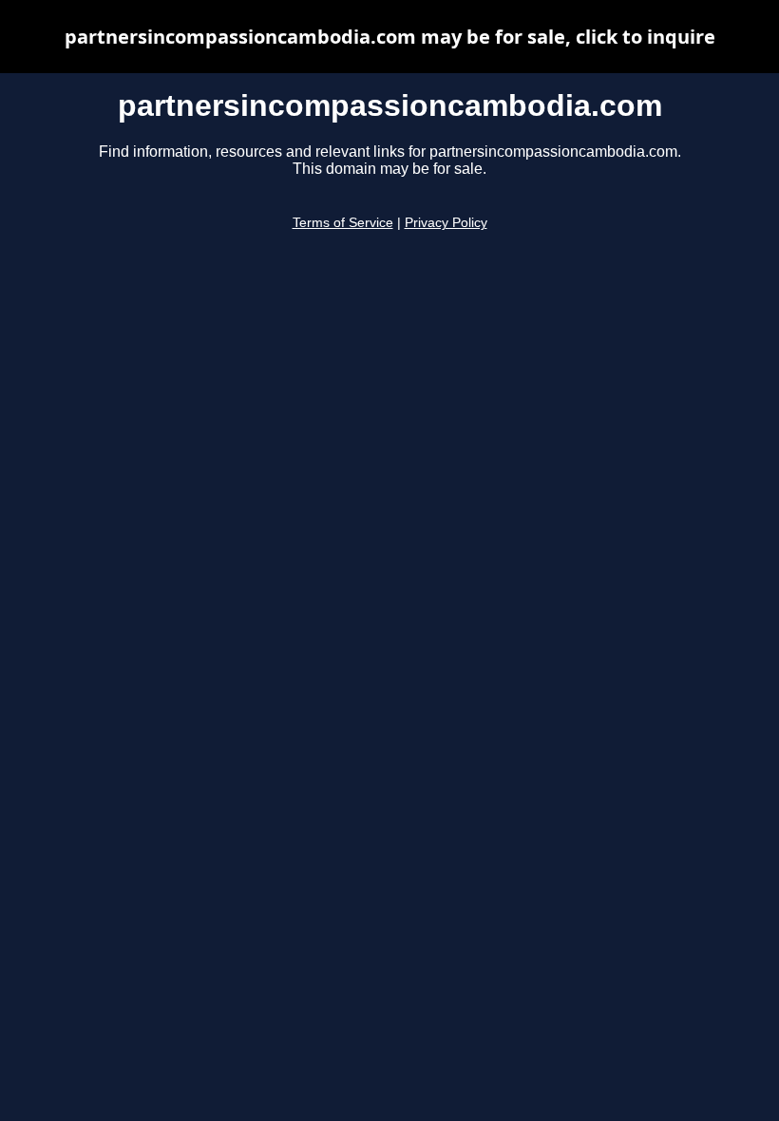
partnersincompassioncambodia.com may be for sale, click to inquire (390, 36)
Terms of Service (343, 223)
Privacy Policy (446, 223)
